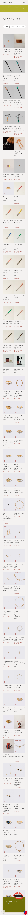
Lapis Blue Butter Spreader (6, 246)
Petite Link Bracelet (18, 588)
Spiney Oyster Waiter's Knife (8, 127)
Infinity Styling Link (8, 662)
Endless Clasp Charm (19, 175)
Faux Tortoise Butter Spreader (7, 297)
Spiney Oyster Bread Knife (8, 101)
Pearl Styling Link (18, 565)
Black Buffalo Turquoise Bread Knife (7, 77)
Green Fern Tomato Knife (7, 346)
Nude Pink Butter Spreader (6, 272)
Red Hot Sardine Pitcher (8, 755)
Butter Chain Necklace (7, 779)
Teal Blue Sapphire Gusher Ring (7, 832)
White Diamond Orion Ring (8, 442)
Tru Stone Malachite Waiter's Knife (19, 128)
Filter (6, 26)
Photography (20, 26)
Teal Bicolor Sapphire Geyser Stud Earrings (7, 807)
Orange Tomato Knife (19, 296)
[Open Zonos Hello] (24, 912)
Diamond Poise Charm (19, 541)
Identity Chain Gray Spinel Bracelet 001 (19, 393)
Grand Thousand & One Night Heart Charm (7, 515)
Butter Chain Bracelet (18, 686)
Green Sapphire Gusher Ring (7, 466)
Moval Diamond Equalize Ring (19, 709)
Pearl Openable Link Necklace (19, 755)
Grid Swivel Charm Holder (8, 638)
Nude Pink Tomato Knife (18, 322)
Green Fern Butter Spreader (18, 272)
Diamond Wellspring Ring (6, 857)
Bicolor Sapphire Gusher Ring (18, 881)
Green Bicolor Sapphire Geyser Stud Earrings (19, 781)
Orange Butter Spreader (8, 221)
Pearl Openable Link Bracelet (19, 638)
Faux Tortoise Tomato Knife (18, 346)
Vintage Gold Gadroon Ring (8, 416)
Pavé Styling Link (7, 612)
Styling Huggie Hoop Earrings (8, 565)
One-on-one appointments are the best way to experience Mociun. (11, 8)
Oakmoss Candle (6, 370)
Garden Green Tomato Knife (8, 322)
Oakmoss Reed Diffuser (19, 370)
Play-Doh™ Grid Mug (8, 175)
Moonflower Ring (18, 831)
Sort (12, 26)
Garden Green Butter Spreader (19, 246)
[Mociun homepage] (7, 2)
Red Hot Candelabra (18, 731)
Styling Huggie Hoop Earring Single (8, 588)
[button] (21, 2)
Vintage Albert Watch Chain (19, 856)
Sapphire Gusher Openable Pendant (17, 614)
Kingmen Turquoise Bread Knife (18, 77)
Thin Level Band (6, 198)
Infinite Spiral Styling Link (8, 686)
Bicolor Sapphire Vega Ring (8, 732)
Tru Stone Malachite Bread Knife (18, 102)
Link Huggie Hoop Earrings (8, 541)
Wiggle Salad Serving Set (18, 153)
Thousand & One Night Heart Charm (7, 881)
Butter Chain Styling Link (7, 709)
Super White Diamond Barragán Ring (19, 417)
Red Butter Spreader (17, 198)
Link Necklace (19, 513)
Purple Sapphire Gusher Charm (19, 806)
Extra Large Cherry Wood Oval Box (18, 51)
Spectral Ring (18, 440)
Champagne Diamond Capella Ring (7, 393)
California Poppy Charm (7, 50)
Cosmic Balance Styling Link (19, 663)
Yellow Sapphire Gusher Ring (18, 466)
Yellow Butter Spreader (18, 221)
